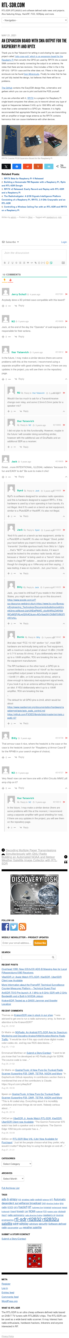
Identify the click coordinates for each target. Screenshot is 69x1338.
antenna (46, 1199)
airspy (13, 1199)
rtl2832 (34, 1219)
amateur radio (28, 1199)
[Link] (35, 263)
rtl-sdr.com (13, 5)
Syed (37, 530)
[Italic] (8, 263)
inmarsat (47, 1207)
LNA (26, 1211)
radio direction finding (33, 1215)
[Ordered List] (20, 263)
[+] (43, 262)
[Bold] (5, 263)
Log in (5, 1288)
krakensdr (6, 1211)
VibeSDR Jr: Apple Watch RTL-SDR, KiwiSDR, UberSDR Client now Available (32, 1119)
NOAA (32, 1211)
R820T (4, 1215)
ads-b (5, 1199)
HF (29, 1207)
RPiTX (30, 98)
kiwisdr (64, 1207)
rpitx (60, 217)
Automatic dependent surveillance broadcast (34, 1201)
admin (13, 217)
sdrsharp (33, 1223)
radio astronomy (16, 1215)
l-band (13, 1211)
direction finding (52, 1203)
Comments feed (10, 1296)
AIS (19, 1199)
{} (39, 262)
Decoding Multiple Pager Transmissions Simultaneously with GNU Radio (31, 851)
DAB (44, 1203)
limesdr (20, 1211)
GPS (16, 1207)
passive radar (52, 1211)
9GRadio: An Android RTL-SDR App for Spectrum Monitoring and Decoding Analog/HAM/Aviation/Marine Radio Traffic (34, 1035)
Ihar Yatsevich (38, 392)
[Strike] (16, 263)
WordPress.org (9, 1301)
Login (64, 241)
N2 (30, 425)
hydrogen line (37, 1207)
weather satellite (32, 1227)
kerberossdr (56, 1207)
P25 (45, 1211)
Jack (37, 490)
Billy (38, 637)
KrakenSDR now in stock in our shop (33, 1015)
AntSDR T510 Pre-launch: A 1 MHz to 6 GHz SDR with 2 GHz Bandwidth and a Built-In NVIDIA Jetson (34, 994)
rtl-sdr (20, 1218)
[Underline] (12, 263)
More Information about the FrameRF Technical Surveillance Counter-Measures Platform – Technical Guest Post (33, 986)
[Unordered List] (24, 263)
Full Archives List (10, 1188)
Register (6, 1283)
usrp (20, 1227)
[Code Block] (32, 263)
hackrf (22, 1207)
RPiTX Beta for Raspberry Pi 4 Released (23, 178)
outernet (39, 1211)
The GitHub (7, 87)
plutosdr (62, 1211)
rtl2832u (50, 1219)
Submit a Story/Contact (39, 1052)
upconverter (12, 1227)
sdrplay (24, 1223)
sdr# (16, 1223)
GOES (10, 1207)
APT (51, 1199)
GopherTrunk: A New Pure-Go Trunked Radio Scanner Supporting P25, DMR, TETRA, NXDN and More (32, 1071)
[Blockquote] (28, 263)
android (38, 1199)
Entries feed (8, 1292)
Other (30, 217)
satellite (7, 1223)
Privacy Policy (8, 1336)
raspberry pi (52, 217)
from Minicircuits (31, 73)
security (43, 1223)
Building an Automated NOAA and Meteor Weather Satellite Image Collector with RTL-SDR (29, 860)
